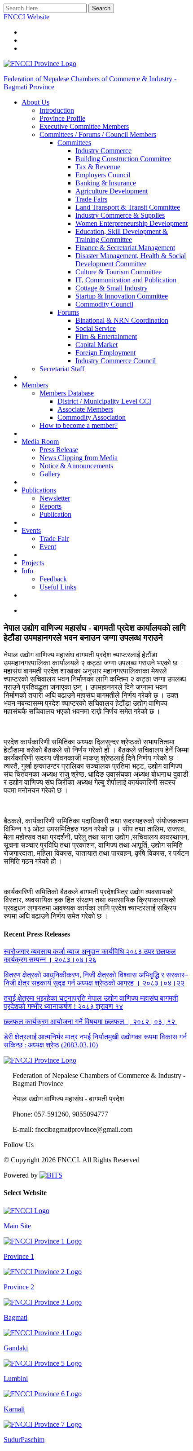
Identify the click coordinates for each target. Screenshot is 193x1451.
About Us (35, 102)
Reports (50, 506)
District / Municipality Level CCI (104, 401)
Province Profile (62, 118)
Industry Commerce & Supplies (120, 215)
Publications (39, 490)
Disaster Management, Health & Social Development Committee (130, 260)
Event (47, 546)
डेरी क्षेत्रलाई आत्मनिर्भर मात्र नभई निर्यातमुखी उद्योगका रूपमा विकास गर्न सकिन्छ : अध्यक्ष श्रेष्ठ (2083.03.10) (95, 1041)
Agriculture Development (111, 191)
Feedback (53, 579)
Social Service (95, 328)
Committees (74, 142)
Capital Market (96, 344)
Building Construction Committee (123, 159)
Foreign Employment (105, 352)
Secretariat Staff (61, 369)
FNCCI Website (26, 17)
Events (31, 530)
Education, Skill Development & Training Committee (121, 235)
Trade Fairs (91, 199)
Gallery (50, 474)
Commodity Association (91, 417)
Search (101, 8)
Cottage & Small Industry (111, 288)
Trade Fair (54, 538)
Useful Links (57, 587)
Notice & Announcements (76, 466)
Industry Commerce (103, 150)
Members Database (66, 393)
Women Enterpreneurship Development (131, 223)
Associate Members (85, 409)
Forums (68, 312)
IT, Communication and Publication (125, 280)
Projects (33, 563)
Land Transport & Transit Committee (127, 207)
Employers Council (102, 175)
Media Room (40, 441)
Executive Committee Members (84, 126)
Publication (55, 514)
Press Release (58, 449)
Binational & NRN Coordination (121, 320)
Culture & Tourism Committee (118, 272)
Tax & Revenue (97, 167)
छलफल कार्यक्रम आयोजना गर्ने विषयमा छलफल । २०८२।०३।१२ (90, 1021)
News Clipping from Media (78, 458)
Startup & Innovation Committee (121, 296)
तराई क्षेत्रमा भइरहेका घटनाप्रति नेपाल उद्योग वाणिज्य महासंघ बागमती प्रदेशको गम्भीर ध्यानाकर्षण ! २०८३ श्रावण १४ (91, 1002)
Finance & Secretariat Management (125, 247)
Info (27, 571)
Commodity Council (104, 304)
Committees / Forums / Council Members (97, 134)
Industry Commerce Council (115, 361)
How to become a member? (78, 425)
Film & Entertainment (106, 336)
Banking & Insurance (105, 183)
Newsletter (54, 498)
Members (35, 385)
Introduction (56, 110)
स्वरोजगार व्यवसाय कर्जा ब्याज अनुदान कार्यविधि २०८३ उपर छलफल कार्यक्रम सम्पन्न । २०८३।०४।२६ (90, 955)
